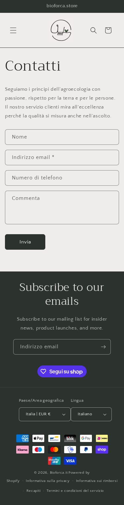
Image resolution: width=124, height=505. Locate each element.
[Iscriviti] (103, 347)
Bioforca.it (59, 473)
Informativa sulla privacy (48, 481)
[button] (13, 30)
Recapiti (33, 491)
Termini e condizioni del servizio (75, 491)
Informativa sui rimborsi (97, 481)
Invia (25, 242)
